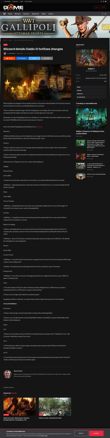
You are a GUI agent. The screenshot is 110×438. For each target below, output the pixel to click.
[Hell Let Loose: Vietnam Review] (80, 176)
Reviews (17, 14)
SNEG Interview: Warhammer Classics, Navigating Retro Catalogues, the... (16, 419)
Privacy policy (44, 435)
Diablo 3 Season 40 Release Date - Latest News (95, 155)
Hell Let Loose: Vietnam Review (96, 174)
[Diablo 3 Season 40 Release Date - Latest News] (80, 157)
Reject (81, 433)
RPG (105, 81)
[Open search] (106, 13)
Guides (50, 14)
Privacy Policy (28, 1)
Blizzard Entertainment (91, 71)
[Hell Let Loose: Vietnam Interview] (55, 407)
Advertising (7, 1)
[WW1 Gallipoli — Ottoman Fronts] (55, 27)
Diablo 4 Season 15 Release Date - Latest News (90, 132)
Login (103, 7)
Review (79, 90)
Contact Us (15, 1)
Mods (44, 14)
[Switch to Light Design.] (102, 13)
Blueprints (35, 14)
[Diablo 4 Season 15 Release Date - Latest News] (91, 118)
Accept (96, 433)
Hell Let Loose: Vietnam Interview (50, 418)
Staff (21, 1)
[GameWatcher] (13, 7)
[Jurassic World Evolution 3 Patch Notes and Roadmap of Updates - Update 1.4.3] (80, 166)
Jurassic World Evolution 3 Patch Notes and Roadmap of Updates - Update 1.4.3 (95, 165)
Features (26, 14)
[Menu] (4, 14)
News (10, 14)
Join (96, 7)
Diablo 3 (91, 69)
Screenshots (81, 97)
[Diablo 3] (91, 58)
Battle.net (39, 127)
